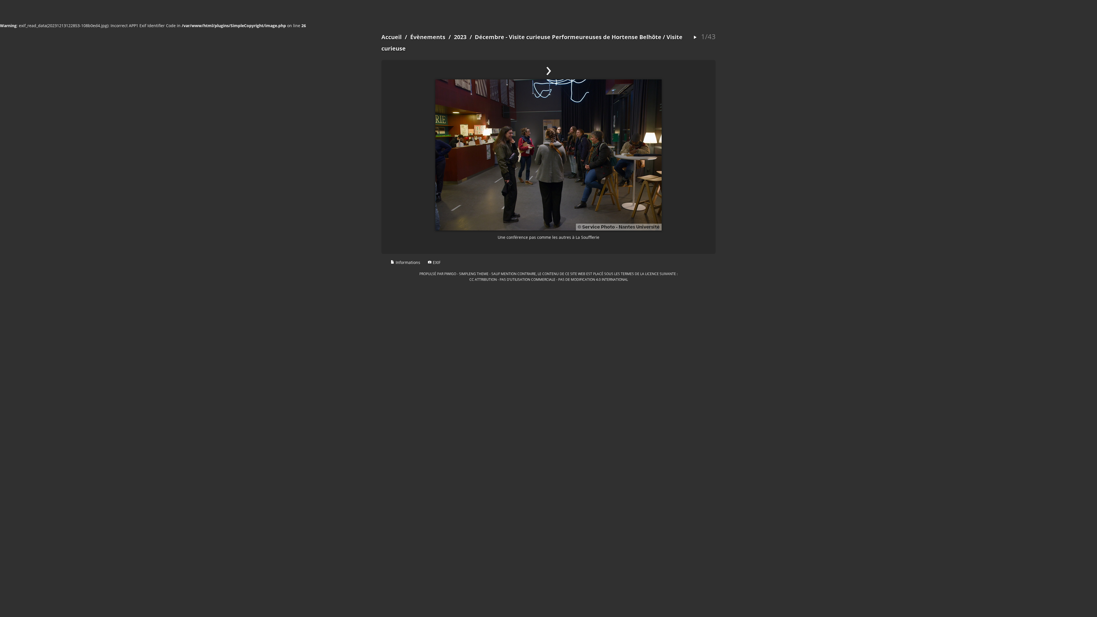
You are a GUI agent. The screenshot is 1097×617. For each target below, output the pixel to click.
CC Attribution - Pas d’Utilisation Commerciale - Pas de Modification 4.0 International (548, 279)
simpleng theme (474, 273)
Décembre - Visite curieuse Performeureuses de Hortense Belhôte (568, 37)
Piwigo (450, 273)
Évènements (427, 37)
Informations (407, 262)
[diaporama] (695, 37)
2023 (460, 37)
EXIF (436, 262)
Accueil (391, 37)
